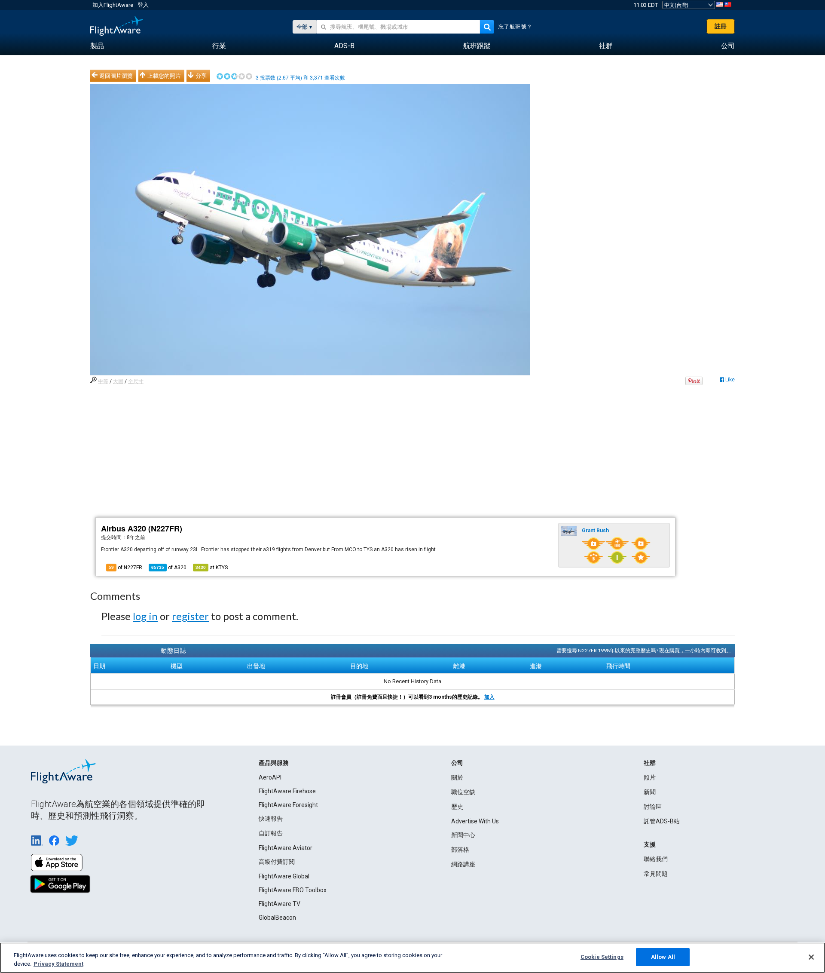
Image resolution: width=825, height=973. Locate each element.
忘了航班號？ (515, 27)
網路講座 (463, 864)
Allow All (663, 957)
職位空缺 (463, 792)
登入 (143, 5)
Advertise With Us (475, 821)
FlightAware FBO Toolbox (293, 890)
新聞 (650, 792)
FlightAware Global (284, 876)
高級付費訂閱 (277, 861)
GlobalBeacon (277, 917)
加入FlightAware (112, 5)
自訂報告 (271, 833)
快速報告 (271, 818)
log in (145, 616)
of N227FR (125, 568)
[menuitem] (97, 46)
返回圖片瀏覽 (116, 75)
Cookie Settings (602, 957)
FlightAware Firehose (287, 791)
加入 (489, 697)
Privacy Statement (58, 964)
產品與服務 (274, 762)
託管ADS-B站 (662, 821)
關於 (457, 777)
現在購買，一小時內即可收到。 (695, 650)
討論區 (653, 806)
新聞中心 (463, 835)
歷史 (457, 806)
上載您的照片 (164, 75)
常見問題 (656, 873)
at (212, 568)
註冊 (721, 26)
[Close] (811, 957)
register (190, 616)
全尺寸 (136, 381)
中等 (103, 381)
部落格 (460, 849)
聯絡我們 (656, 859)
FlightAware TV (279, 903)
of (168, 568)
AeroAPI (270, 777)
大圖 (118, 381)
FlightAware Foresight (288, 804)
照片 (650, 777)
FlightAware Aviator (285, 847)
